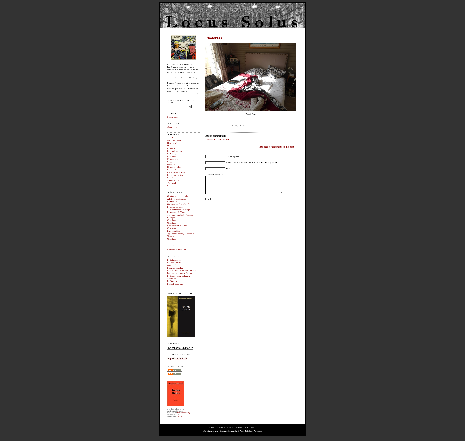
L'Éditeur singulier (175, 268)
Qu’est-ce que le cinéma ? (178, 204)
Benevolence (227, 431)
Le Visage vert (173, 281)
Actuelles (171, 138)
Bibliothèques (173, 154)
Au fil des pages (174, 140)
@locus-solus (172, 117)
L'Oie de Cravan (174, 262)
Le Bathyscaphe (174, 260)
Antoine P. (171, 265)
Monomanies (172, 159)
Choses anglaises (174, 167)
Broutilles (171, 165)
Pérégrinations (173, 170)
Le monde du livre (175, 151)
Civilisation (172, 202)
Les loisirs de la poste (176, 173)
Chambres (171, 156)
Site (228, 168)
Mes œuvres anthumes (176, 249)
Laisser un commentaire (217, 139)
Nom (228, 156)
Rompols (171, 148)
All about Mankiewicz (176, 199)
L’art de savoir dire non (177, 226)
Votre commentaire (214, 174)
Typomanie (172, 183)
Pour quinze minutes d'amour (179, 273)
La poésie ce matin (175, 186)
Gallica (179, 416)
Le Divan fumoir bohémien (178, 276)
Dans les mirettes (174, 143)
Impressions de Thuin (176, 212)
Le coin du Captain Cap (177, 175)
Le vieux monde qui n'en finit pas (181, 270)
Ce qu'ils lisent (173, 178)
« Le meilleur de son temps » (179, 210)
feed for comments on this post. (276, 146)
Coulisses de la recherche (177, 196)
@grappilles (172, 127)
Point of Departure (175, 284)
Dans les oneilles (174, 146)
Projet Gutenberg (183, 413)
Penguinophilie (173, 231)
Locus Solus (213, 427)
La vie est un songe (175, 207)
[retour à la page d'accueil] (183, 59)
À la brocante (173, 181)
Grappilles (171, 162)
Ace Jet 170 (172, 278)
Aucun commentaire (266, 126)
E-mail (229, 162)
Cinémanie (171, 228)
